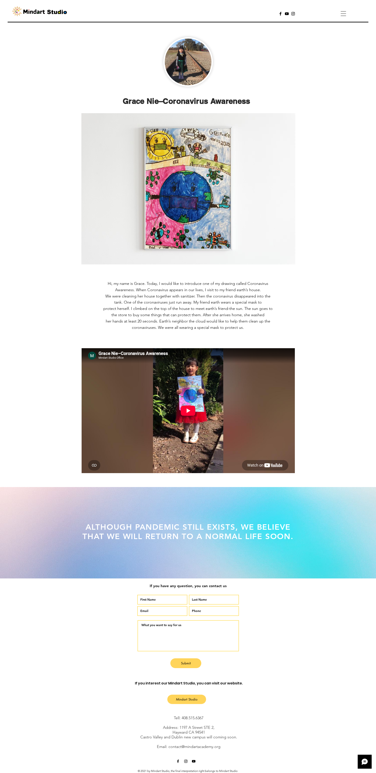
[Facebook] (280, 13)
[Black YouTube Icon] (193, 761)
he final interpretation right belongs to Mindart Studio (205, 771)
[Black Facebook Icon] (178, 761)
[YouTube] (286, 13)
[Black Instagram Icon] (186, 761)
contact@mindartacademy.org (194, 746)
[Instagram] (293, 13)
